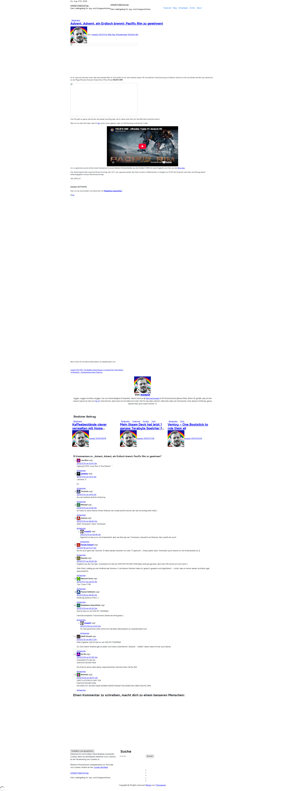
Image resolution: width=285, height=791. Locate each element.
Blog (175, 8)
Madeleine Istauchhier (113, 191)
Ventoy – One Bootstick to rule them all (188, 426)
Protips (146, 421)
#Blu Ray (111, 34)
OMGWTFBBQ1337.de (79, 6)
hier (98, 123)
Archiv (192, 8)
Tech (153, 421)
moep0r (95, 34)
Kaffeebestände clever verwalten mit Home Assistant (89, 428)
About (199, 8)
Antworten (81, 470)
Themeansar (160, 785)
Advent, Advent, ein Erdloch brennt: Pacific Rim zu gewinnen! (116, 24)
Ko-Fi (97, 401)
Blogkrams (76, 20)
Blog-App (181, 168)
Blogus (148, 785)
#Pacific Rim (133, 34)
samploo (84, 474)
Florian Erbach (87, 545)
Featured (167, 8)
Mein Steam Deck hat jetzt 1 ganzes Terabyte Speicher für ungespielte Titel (142, 428)
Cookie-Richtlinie (101, 767)
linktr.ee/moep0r (153, 398)
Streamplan (183, 8)
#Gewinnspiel (121, 34)
